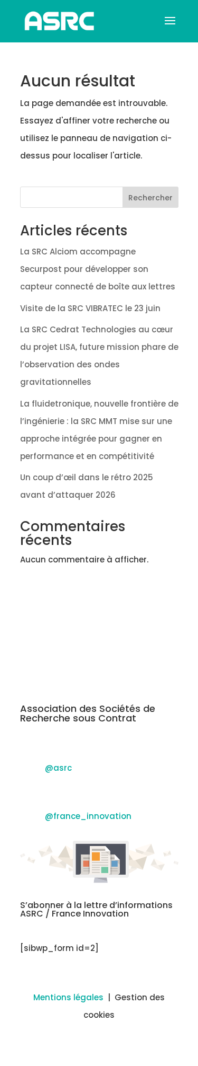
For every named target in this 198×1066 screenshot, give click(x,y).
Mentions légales (68, 997)
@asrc (58, 767)
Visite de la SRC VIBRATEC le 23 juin (90, 308)
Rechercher (150, 197)
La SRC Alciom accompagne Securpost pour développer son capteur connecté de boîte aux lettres (97, 269)
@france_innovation (88, 816)
